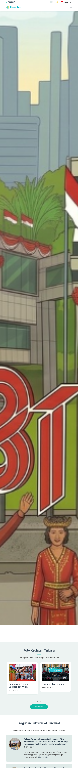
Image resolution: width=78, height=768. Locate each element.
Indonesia (67, 2)
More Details (43, 757)
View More (39, 707)
